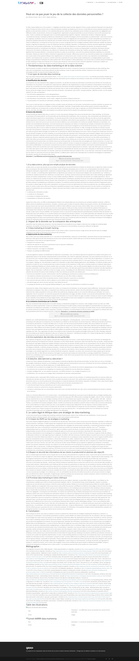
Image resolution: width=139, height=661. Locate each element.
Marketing (53, 17)
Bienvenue (90, 2)
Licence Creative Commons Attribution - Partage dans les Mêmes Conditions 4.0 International (80, 651)
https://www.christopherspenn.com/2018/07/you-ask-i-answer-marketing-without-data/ (49, 589)
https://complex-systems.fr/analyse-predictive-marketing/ (74, 553)
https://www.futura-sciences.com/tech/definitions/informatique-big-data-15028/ (74, 551)
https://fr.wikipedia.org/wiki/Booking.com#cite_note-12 (96, 568)
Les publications (112, 2)
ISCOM (120, 2)
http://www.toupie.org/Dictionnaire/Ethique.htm (85, 599)
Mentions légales (91, 659)
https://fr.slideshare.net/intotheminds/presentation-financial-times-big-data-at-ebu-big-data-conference (54, 579)
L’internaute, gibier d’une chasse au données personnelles (73, 76)
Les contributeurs (100, 2)
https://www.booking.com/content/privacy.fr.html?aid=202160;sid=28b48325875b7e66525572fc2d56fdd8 (54, 574)
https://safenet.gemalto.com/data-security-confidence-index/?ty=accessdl (70, 583)
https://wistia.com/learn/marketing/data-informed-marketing (61, 591)
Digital (48, 17)
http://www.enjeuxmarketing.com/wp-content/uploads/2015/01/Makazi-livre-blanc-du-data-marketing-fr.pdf (71, 564)
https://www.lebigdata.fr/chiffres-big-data (92, 549)
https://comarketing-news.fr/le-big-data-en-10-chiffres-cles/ (66, 581)
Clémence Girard (32, 17)
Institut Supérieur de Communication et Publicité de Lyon (50, 659)
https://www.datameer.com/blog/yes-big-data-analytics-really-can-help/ (86, 576)
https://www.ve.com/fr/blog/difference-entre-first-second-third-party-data (46, 558)
